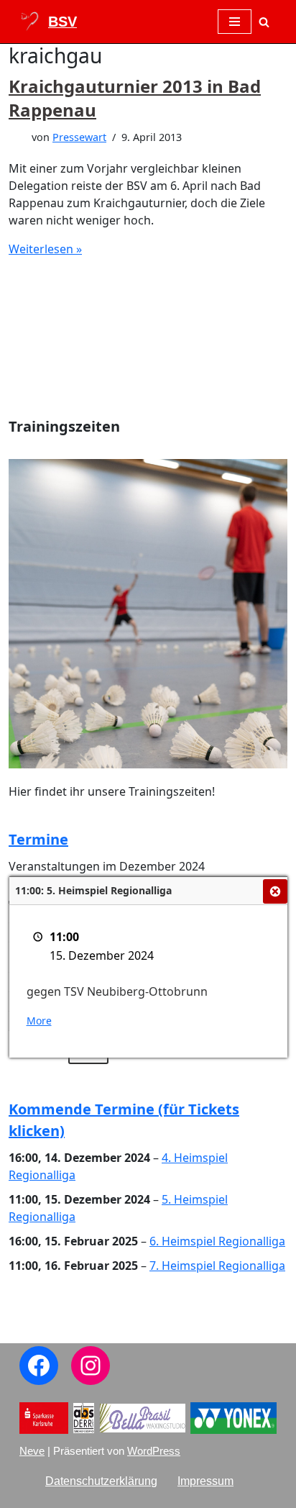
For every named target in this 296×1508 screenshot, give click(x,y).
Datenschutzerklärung (101, 1481)
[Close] (275, 891)
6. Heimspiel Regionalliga (217, 1241)
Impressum (205, 1481)
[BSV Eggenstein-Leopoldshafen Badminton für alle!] (48, 21)
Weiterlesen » (45, 249)
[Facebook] (38, 1365)
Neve (32, 1451)
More (39, 1020)
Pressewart (79, 137)
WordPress (153, 1451)
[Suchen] (264, 22)
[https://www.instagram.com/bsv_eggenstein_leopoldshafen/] (90, 1365)
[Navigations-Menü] (234, 21)
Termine (38, 839)
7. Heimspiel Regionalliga (217, 1265)
